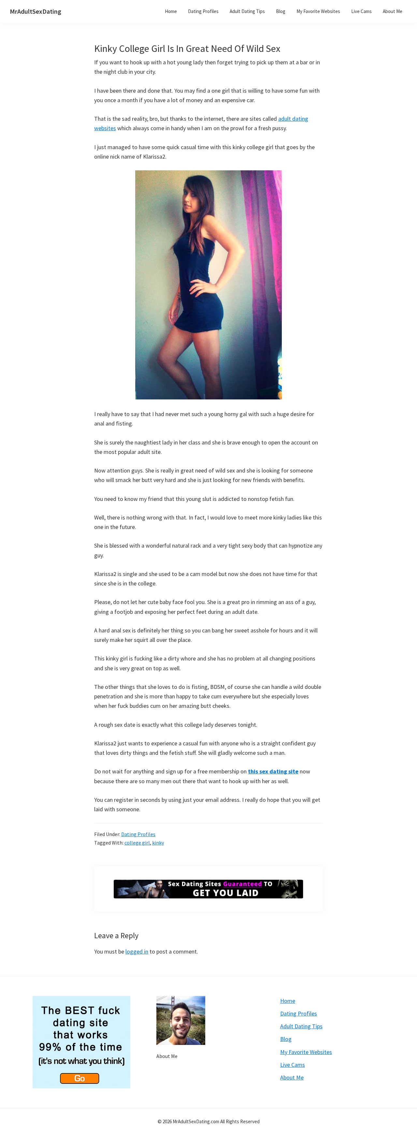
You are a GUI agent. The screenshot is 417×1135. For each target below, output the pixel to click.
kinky (158, 842)
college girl (137, 842)
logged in (136, 951)
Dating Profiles (138, 834)
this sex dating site (273, 771)
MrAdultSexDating (35, 11)
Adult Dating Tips (301, 1026)
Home (287, 1000)
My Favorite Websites (306, 1052)
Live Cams (292, 1064)
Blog (286, 1039)
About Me (167, 1056)
